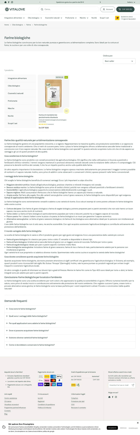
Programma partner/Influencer (15, 408)
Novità (10, 116)
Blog (5, 414)
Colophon (74, 398)
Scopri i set (12, 123)
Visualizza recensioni (11, 405)
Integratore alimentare (17, 78)
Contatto (7, 411)
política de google (48, 431)
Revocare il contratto (78, 408)
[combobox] (69, 9)
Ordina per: (108, 55)
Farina (28, 25)
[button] (125, 9)
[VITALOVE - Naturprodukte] (14, 9)
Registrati (41, 401)
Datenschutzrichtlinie (35, 431)
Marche (11, 108)
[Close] (138, 423)
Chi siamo (7, 401)
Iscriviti (40, 398)
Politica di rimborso (44, 408)
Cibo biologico (17, 25)
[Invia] (133, 385)
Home (6, 25)
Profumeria (12, 101)
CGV (72, 405)
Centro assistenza (10, 398)
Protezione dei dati (77, 401)
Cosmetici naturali (15, 93)
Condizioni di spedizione (46, 405)
